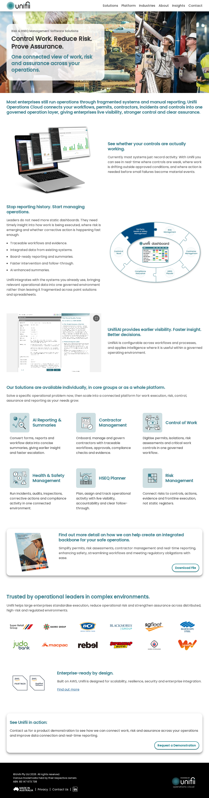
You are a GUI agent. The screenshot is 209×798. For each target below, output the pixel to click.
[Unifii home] (18, 5)
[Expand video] (96, 318)
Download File (185, 568)
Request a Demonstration (177, 745)
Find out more (68, 689)
